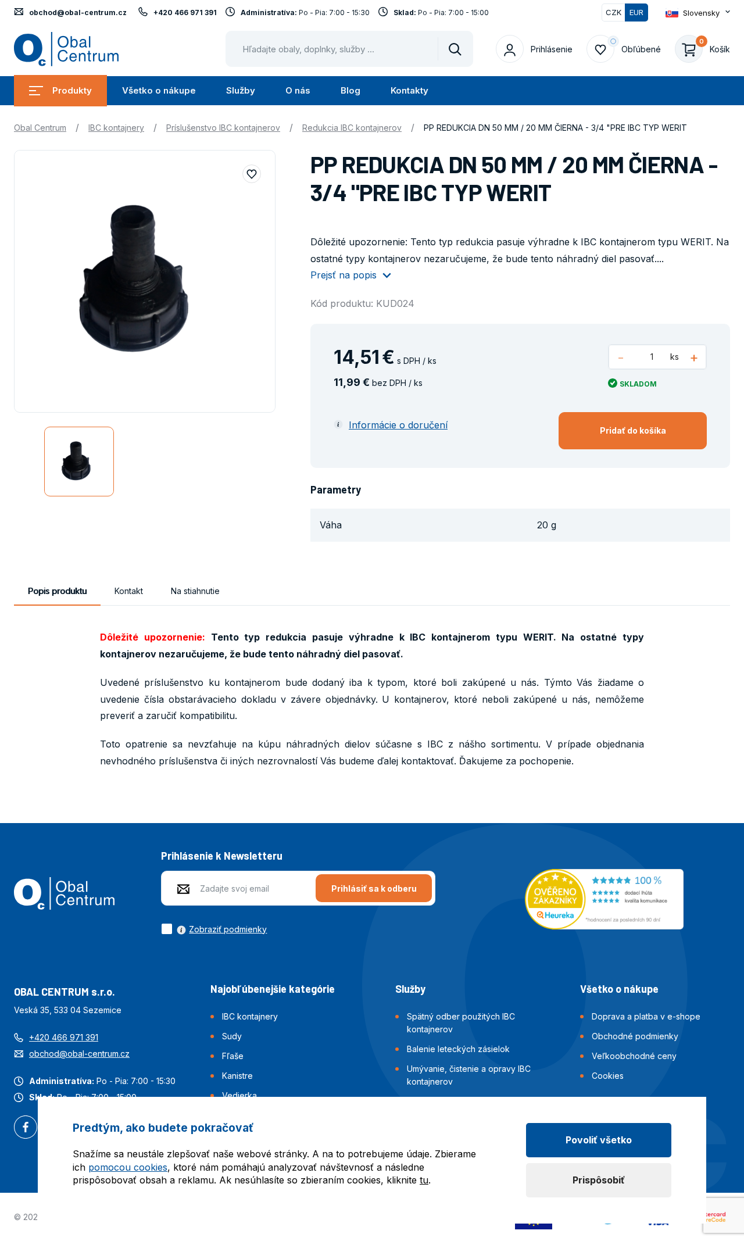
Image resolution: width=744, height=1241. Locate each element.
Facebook (25, 1128)
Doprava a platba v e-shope (646, 1016)
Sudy (232, 1036)
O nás (297, 90)
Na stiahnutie (195, 591)
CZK (613, 12)
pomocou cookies (127, 1167)
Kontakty (409, 90)
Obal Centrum (40, 128)
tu (424, 1180)
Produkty (72, 90)
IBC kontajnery (116, 128)
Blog (350, 90)
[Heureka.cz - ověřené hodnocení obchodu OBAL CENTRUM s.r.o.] (604, 898)
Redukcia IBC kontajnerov (352, 128)
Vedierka (239, 1095)
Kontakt (129, 591)
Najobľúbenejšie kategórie (272, 988)
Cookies (608, 1076)
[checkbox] (214, 928)
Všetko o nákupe (159, 90)
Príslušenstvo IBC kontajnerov (223, 128)
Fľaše (233, 1056)
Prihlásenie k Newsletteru (221, 855)
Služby (240, 90)
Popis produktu (57, 591)
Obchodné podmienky (635, 1036)
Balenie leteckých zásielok (458, 1049)
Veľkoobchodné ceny (634, 1056)
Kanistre (237, 1076)
